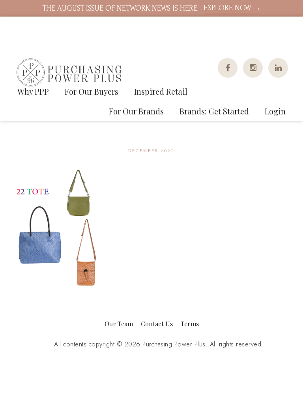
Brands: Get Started (214, 111)
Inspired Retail (160, 91)
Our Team (119, 324)
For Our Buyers (91, 91)
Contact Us (157, 324)
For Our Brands (136, 111)
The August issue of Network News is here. (151, 8)
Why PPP (33, 91)
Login (275, 111)
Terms (190, 324)
